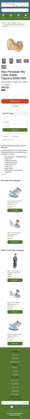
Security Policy (15, 391)
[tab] (5, 136)
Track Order (15, 358)
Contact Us (15, 374)
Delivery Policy (15, 394)
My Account (15, 355)
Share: (3, 84)
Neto (21, 416)
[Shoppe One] (15, 4)
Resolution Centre (15, 362)
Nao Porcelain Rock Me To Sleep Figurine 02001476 (14, 202)
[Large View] (3, 61)
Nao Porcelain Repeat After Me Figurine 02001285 (13, 234)
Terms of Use (15, 380)
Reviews (5, 139)
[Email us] (12, 407)
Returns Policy (15, 387)
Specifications (15, 136)
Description (5, 136)
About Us (15, 367)
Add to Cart (16, 101)
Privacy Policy (15, 384)
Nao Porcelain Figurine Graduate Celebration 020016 (14, 272)
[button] (15, 106)
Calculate (15, 130)
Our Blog (15, 371)
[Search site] (27, 10)
